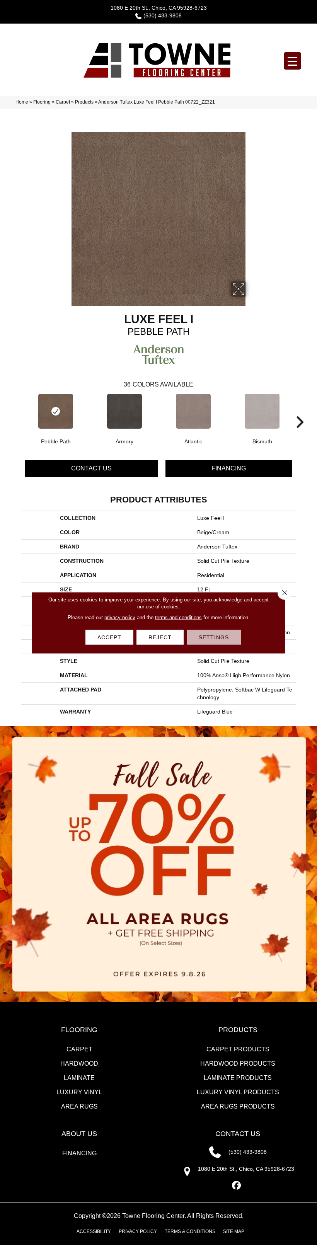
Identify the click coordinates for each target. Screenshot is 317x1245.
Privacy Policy (138, 1231)
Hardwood (79, 1063)
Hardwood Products (237, 1063)
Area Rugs (79, 1106)
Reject (160, 637)
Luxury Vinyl (79, 1092)
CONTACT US (237, 1134)
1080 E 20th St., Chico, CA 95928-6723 (159, 8)
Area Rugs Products (238, 1106)
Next (299, 410)
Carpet (63, 102)
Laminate (79, 1078)
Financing (228, 468)
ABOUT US (79, 1134)
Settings (214, 637)
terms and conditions (178, 617)
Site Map (233, 1231)
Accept (109, 637)
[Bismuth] (262, 411)
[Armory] (124, 411)
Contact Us (91, 468)
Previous (17, 410)
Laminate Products (238, 1078)
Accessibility (94, 1231)
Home (21, 102)
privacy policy (119, 617)
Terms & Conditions (190, 1231)
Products (84, 102)
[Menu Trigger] (292, 61)
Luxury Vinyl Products (238, 1092)
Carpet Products (237, 1049)
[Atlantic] (193, 411)
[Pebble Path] (55, 411)
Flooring (42, 102)
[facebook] (236, 1185)
